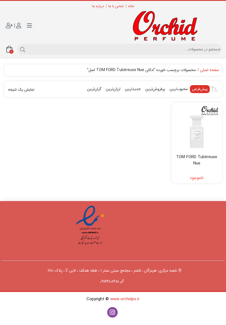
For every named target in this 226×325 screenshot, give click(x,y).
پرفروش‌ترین (155, 89)
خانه (131, 6)
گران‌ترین (94, 89)
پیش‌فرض (200, 89)
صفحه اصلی (209, 70)
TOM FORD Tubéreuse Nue (196, 160)
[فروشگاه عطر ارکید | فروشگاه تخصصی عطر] (169, 25)
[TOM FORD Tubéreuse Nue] (196, 127)
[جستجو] (22, 49)
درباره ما (98, 6)
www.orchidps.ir (124, 299)
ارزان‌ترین (113, 89)
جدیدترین (133, 89)
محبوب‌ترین (179, 89)
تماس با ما (116, 6)
